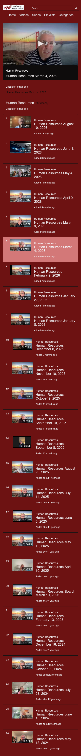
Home (12, 15)
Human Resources (45, 120)
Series (36, 15)
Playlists (49, 15)
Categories (66, 15)
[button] (40, 44)
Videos (24, 15)
